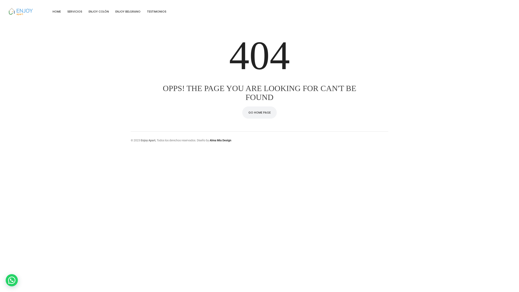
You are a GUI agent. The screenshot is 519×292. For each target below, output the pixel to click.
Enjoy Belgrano (127, 12)
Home (57, 12)
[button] (12, 280)
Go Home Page (259, 113)
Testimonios (156, 12)
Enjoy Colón (99, 12)
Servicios (74, 12)
